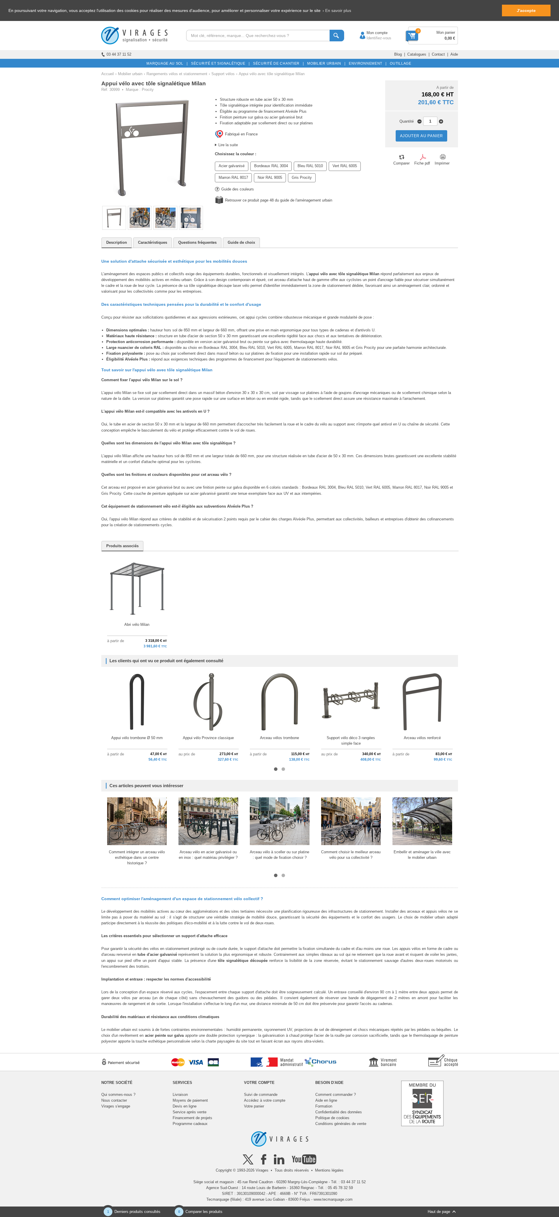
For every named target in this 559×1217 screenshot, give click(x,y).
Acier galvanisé (232, 166)
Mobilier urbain (130, 74)
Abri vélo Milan (136, 624)
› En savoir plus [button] (337, 10)
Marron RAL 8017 (233, 177)
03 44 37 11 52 (119, 54)
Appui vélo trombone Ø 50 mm (137, 738)
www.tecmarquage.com (333, 1199)
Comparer (401, 163)
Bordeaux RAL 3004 (271, 166)
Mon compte (371, 33)
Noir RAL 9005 (270, 177)
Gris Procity (302, 177)
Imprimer (442, 163)
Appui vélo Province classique (208, 738)
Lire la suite (228, 145)
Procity (148, 89)
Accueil (107, 74)
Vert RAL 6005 (344, 166)
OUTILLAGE (399, 63)
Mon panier (445, 32)
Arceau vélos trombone (279, 738)
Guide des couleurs (237, 189)
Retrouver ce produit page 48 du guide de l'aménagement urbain (278, 200)
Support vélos (223, 74)
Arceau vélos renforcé (422, 738)
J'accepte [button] (526, 10)
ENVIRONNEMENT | (367, 63)
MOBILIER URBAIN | (325, 63)
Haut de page (439, 1211)
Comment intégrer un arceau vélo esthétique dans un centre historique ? (137, 857)
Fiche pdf (422, 163)
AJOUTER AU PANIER (421, 136)
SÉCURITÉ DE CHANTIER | (277, 63)
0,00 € (450, 38)
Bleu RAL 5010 (310, 166)
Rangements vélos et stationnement (176, 74)
